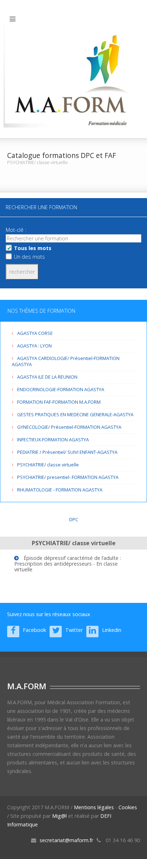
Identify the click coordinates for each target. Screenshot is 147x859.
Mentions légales (94, 807)
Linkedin (111, 630)
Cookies (127, 807)
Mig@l (59, 815)
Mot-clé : (16, 229)
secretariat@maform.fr (66, 840)
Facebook (34, 630)
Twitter (74, 630)
